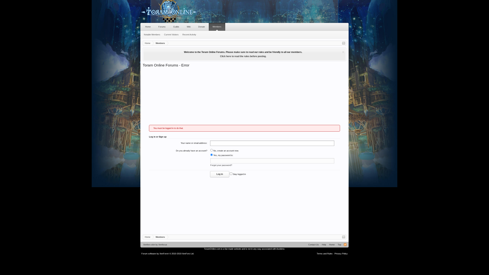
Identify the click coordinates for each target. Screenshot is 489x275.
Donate (201, 27)
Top (339, 244)
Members (217, 27)
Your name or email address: (194, 143)
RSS (345, 244)
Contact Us (313, 244)
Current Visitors (171, 34)
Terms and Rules (325, 253)
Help (324, 244)
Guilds (176, 27)
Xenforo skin (149, 244)
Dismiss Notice (343, 52)
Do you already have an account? (191, 151)
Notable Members (152, 34)
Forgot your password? (221, 165)
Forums (162, 27)
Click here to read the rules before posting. (243, 56)
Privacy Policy (341, 253)
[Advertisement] (244, 96)
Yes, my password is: (223, 155)
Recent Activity (189, 34)
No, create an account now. (226, 151)
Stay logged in (239, 174)
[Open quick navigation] (343, 43)
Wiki (189, 27)
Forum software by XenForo (167, 253)
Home (148, 27)
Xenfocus (162, 244)
